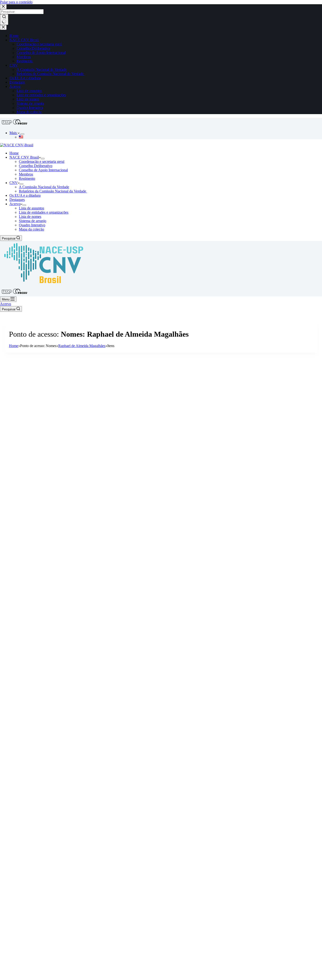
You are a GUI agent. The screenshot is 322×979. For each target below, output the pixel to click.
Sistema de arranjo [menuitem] (30, 103)
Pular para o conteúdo (16, 2)
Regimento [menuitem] (25, 61)
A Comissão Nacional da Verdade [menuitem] (42, 70)
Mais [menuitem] (13, 133)
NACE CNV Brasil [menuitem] (24, 40)
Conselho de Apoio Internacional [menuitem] (41, 53)
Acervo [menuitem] (15, 86)
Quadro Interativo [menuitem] (30, 108)
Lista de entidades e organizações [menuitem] (41, 95)
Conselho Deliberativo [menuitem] (33, 48)
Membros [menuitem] (24, 57)
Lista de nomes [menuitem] (28, 99)
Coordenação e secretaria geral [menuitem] (39, 44)
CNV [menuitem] (13, 65)
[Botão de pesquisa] (4, 19)
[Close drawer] (3, 27)
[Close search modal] (3, 6)
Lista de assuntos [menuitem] (29, 91)
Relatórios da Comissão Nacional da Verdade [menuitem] (51, 74)
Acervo (5, 304)
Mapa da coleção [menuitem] (29, 112)
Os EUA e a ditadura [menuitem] (25, 78)
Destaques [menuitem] (17, 82)
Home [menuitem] (14, 36)
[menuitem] (22, 134)
